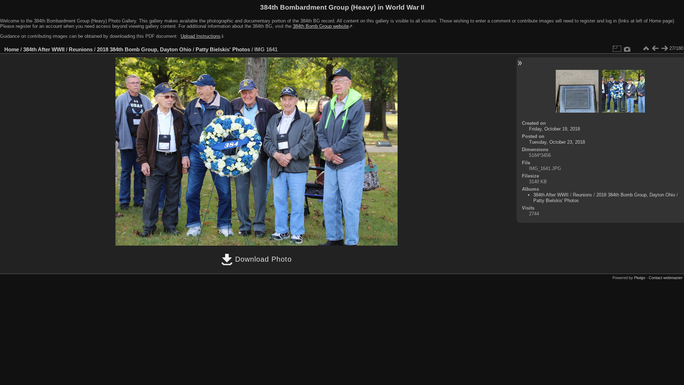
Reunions (81, 49)
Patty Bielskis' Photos (223, 49)
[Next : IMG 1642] (664, 48)
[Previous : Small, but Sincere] (655, 48)
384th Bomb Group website (321, 26)
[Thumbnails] (646, 48)
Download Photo (262, 259)
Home (11, 49)
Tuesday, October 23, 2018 (557, 142)
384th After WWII (43, 49)
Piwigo (639, 278)
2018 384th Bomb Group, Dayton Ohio (144, 49)
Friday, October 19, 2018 (554, 129)
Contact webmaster (666, 278)
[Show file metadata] (627, 48)
